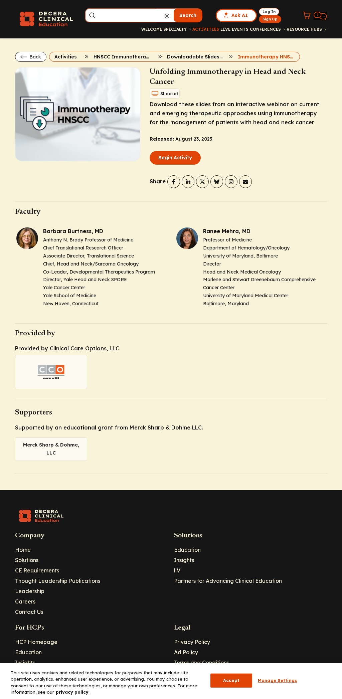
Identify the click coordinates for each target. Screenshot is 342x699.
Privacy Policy (192, 642)
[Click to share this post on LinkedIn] (188, 181)
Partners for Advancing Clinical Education (228, 580)
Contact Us (29, 611)
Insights (184, 560)
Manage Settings (277, 680)
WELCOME (151, 29)
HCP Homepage (36, 642)
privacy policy (72, 692)
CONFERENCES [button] (266, 29)
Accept (231, 680)
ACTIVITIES (205, 29)
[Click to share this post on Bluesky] (216, 181)
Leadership (29, 591)
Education (187, 549)
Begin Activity (175, 158)
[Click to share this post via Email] (245, 181)
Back (34, 57)
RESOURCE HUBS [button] (305, 29)
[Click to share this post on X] (202, 181)
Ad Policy (186, 652)
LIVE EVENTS (234, 29)
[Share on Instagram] (231, 181)
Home (23, 549)
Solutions (26, 560)
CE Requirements (37, 570)
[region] (171, 681)
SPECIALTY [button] (175, 29)
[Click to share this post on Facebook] (173, 181)
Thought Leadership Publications (57, 580)
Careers (25, 601)
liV (177, 570)
